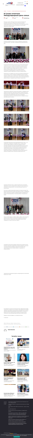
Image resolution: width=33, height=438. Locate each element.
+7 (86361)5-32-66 (20, 2)
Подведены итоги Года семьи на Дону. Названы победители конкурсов (9, 348)
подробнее (17, 434)
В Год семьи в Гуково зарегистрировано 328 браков (22, 393)
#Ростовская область (17, 324)
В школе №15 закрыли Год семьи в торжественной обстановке (8, 378)
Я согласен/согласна (16, 436)
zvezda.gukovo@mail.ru (20, 4)
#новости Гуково (17, 323)
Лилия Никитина (11, 329)
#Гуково (12, 323)
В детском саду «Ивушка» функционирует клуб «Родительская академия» (22, 378)
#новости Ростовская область (9, 324)
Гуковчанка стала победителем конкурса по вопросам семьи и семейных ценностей (23, 363)
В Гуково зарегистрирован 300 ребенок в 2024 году (9, 363)
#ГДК (5, 323)
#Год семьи (8, 323)
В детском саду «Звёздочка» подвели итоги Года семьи (9, 393)
